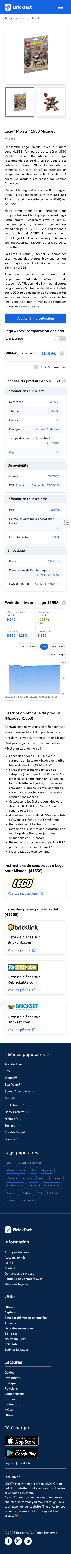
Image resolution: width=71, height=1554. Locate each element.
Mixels (55, 411)
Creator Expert (15, 1132)
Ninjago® (11, 1119)
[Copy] (64, 381)
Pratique (10, 1383)
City (7, 1071)
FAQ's (9, 1263)
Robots (33, 1185)
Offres (9, 1307)
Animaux (27, 1177)
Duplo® (10, 1098)
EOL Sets (11, 1344)
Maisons (27, 1193)
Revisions (11, 1388)
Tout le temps (58, 654)
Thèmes (10, 1323)
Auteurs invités (15, 1258)
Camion (11, 1200)
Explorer (11, 1312)
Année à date (58, 646)
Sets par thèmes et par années (26, 1318)
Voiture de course (16, 1170)
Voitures (43, 1177)
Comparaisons (14, 1394)
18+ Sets (11, 1334)
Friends (10, 1139)
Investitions (13, 1378)
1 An (44, 646)
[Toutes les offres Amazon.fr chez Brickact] (12, 353)
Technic (10, 1126)
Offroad (54, 1193)
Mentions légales (17, 1284)
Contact (10, 1268)
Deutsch (24, 1463)
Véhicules (12, 1177)
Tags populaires (21, 1152)
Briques (10, 1399)
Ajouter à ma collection (35, 318)
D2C (9, 1162)
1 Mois (21, 646)
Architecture (13, 1064)
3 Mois (33, 646)
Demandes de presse (19, 1274)
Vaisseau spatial (15, 1185)
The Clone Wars (29, 1200)
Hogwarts (47, 1170)
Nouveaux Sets (15, 1339)
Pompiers (12, 1193)
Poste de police (51, 1185)
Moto (40, 1193)
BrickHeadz (13, 1105)
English (10, 1463)
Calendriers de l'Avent (29, 1162)
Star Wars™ (13, 1085)
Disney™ (11, 1078)
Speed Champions (17, 1091)
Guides (9, 1373)
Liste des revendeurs (19, 1328)
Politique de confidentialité (23, 1279)
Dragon (57, 1177)
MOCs (9, 1410)
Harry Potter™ (15, 1112)
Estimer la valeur (16, 1350)
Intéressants (13, 1404)
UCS (33, 1170)
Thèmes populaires (25, 1054)
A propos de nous (17, 1252)
